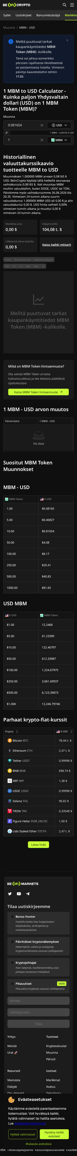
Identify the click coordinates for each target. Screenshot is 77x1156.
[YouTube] (18, 894)
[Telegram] (27, 894)
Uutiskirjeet (23, 15)
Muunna (9, 27)
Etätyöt (12, 1087)
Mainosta (13, 1080)
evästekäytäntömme (29, 1123)
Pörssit (50, 1059)
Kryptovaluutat (56, 1046)
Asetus (50, 1087)
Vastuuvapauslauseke (49, 1150)
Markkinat (53, 1080)
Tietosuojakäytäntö (20, 1150)
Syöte (7, 15)
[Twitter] (9, 894)
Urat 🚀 (12, 1052)
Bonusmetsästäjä (48, 15)
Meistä (12, 1046)
